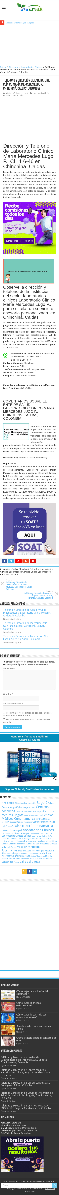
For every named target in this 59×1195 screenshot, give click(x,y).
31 (17, 1088)
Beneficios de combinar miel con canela (34, 1027)
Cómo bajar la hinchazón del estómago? (32, 992)
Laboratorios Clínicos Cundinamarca (20, 841)
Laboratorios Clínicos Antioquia (15, 833)
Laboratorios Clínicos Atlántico (41, 833)
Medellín (22, 846)
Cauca (33, 808)
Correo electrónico (13, 703)
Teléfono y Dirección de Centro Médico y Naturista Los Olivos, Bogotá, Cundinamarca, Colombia (25, 1073)
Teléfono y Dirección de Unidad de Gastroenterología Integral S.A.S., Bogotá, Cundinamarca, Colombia (24, 1060)
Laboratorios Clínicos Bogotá (16, 836)
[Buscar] (54, 1185)
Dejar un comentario (14, 95)
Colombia (21, 825)
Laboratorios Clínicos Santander (22, 844)
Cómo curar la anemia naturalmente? (28, 1004)
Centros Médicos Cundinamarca (27, 816)
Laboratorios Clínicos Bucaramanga (16, 839)
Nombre (8, 694)
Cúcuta (12, 830)
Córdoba (5, 831)
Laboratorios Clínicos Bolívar (42, 836)
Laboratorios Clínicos (31, 67)
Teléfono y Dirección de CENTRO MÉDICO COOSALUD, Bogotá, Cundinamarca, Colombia (26, 1107)
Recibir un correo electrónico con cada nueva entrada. (26, 720)
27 (17, 1111)
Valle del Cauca (30, 861)
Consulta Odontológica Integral (20, 23)
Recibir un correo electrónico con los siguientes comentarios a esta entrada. (28, 714)
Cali (18, 807)
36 (16, 1078)
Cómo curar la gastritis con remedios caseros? (31, 1016)
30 (16, 1101)
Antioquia (8, 803)
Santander (7, 861)
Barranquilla (30, 803)
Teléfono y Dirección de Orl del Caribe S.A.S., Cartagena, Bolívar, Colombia (25, 1084)
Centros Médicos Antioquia (29, 811)
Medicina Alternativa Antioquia (31, 851)
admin (8, 93)
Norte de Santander (43, 858)
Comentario (9, 668)
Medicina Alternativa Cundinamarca (26, 854)
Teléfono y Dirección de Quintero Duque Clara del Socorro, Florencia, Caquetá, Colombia (38, 594)
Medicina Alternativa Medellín (40, 856)
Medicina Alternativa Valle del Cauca (18, 858)
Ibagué (18, 831)
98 (17, 1066)
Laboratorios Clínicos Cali (41, 838)
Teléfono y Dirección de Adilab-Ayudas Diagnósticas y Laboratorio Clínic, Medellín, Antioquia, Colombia (27, 612)
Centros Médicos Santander (21, 822)
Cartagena (25, 807)
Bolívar (51, 803)
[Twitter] (34, 871)
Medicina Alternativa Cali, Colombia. (38, 1181)
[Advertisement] (29, 45)
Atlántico (19, 803)
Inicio (3, 67)
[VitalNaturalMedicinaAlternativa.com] (29, 7)
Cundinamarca (42, 826)
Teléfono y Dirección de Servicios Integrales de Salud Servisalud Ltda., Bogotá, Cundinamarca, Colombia (27, 1095)
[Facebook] (29, 871)
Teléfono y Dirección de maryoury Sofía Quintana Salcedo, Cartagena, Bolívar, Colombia (25, 626)
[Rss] (24, 871)
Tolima (16, 862)
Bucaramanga (9, 807)
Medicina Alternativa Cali (31, 853)
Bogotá (42, 803)
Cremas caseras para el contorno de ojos (36, 1039)
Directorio (13, 67)
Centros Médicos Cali (33, 815)
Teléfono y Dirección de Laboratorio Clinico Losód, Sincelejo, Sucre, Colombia (27, 637)
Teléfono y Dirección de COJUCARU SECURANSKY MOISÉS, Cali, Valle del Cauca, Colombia (19, 584)
